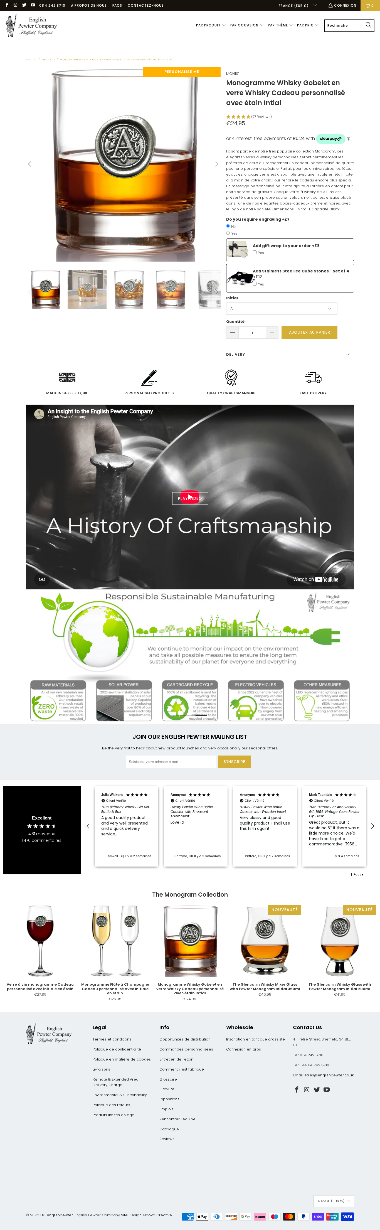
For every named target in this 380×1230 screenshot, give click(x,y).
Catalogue (169, 1129)
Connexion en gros (243, 1049)
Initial (232, 298)
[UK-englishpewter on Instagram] (15, 5)
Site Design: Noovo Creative (146, 1215)
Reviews (166, 1139)
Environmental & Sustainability (120, 1095)
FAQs (117, 5)
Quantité (235, 321)
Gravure (166, 1089)
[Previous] (30, 164)
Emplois (166, 1109)
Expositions (169, 1099)
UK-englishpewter (56, 1215)
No (233, 226)
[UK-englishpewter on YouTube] (32, 5)
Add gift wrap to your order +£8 (286, 246)
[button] (211, 25)
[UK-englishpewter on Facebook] (6, 5)
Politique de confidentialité (117, 1049)
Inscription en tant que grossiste (255, 1039)
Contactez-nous (146, 5)
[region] (230, 826)
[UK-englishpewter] (31, 25)
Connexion (345, 5)
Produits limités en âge (113, 1115)
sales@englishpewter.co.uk (329, 1075)
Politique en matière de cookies (122, 1059)
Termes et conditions (112, 1039)
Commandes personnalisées (186, 1049)
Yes (234, 233)
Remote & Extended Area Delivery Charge (116, 1082)
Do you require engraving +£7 (258, 219)
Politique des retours (111, 1105)
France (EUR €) (294, 5)
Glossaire (168, 1079)
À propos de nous (89, 5)
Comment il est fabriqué (181, 1069)
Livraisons (101, 1069)
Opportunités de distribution (185, 1039)
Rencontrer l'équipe (177, 1119)
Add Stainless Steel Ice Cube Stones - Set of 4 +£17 (301, 274)
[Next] (216, 164)
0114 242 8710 (52, 5)
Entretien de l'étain (176, 1059)
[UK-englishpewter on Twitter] (24, 5)
